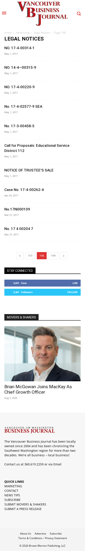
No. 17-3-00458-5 (19, 126)
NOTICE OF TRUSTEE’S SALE (29, 170)
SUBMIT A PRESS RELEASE (23, 509)
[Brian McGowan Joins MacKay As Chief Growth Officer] (42, 353)
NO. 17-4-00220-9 (19, 87)
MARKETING (13, 486)
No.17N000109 (17, 209)
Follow (72, 292)
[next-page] (63, 255)
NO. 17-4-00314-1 (19, 48)
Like (75, 283)
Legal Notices (42, 32)
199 (53, 256)
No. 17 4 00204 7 (18, 229)
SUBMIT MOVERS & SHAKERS (25, 504)
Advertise (40, 533)
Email (57, 464)
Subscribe (56, 533)
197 (30, 256)
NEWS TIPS (12, 495)
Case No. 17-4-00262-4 (24, 189)
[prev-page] (20, 255)
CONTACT (11, 491)
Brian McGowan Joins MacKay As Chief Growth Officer (38, 389)
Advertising (23, 32)
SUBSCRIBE (12, 500)
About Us (25, 533)
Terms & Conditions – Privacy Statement (42, 538)
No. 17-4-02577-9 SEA (23, 106)
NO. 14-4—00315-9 (20, 67)
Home (8, 32)
